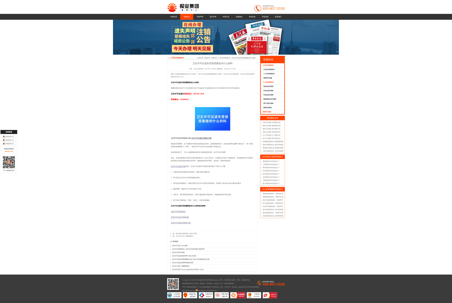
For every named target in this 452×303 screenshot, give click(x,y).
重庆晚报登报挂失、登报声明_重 (273, 213)
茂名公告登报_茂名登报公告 (271, 132)
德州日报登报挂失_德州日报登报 (273, 145)
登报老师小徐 (9, 143)
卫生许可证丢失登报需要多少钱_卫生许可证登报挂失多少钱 (190, 259)
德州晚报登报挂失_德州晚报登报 (273, 141)
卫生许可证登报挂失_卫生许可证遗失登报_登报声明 (188, 249)
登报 (196, 283)
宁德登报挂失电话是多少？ (271, 180)
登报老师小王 (9, 140)
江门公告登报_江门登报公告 (271, 135)
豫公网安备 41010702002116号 (207, 290)
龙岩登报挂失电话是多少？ (271, 177)
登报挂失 (187, 17)
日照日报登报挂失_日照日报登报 (273, 151)
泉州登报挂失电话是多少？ (271, 167)
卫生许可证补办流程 (178, 252)
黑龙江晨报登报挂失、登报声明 (273, 200)
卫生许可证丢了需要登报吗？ (185, 236)
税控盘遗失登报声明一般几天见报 (186, 233)
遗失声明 (213, 17)
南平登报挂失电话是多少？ (271, 174)
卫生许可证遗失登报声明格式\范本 (183, 263)
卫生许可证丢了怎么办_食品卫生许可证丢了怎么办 (188, 269)
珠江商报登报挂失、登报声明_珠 (273, 203)
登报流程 (265, 17)
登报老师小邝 (9, 136)
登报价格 (252, 17)
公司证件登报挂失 (224, 58)
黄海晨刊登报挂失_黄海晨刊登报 (273, 148)
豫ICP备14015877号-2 (189, 290)
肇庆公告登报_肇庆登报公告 (271, 129)
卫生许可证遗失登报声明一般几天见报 (184, 256)
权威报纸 (239, 17)
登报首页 (173, 17)
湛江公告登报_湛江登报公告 (271, 138)
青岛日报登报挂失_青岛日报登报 (273, 209)
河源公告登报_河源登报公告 (271, 122)
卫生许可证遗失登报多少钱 (201, 138)
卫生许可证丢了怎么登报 (180, 245)
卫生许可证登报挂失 (178, 211)
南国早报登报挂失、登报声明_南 (273, 194)
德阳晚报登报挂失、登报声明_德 (273, 197)
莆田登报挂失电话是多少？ (271, 161)
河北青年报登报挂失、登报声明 (273, 206)
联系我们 (278, 17)
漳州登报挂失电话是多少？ (271, 171)
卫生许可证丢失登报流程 (180, 217)
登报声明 (200, 17)
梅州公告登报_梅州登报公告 (271, 125)
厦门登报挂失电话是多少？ (271, 183)
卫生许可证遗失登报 (178, 166)
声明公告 (226, 17)
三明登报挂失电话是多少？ (271, 164)
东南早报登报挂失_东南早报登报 (273, 216)
